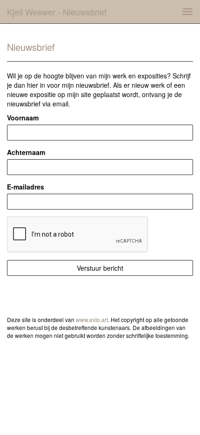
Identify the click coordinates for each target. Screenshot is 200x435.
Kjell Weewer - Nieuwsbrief (57, 12)
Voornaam (23, 117)
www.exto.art (92, 319)
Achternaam (26, 152)
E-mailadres (25, 186)
